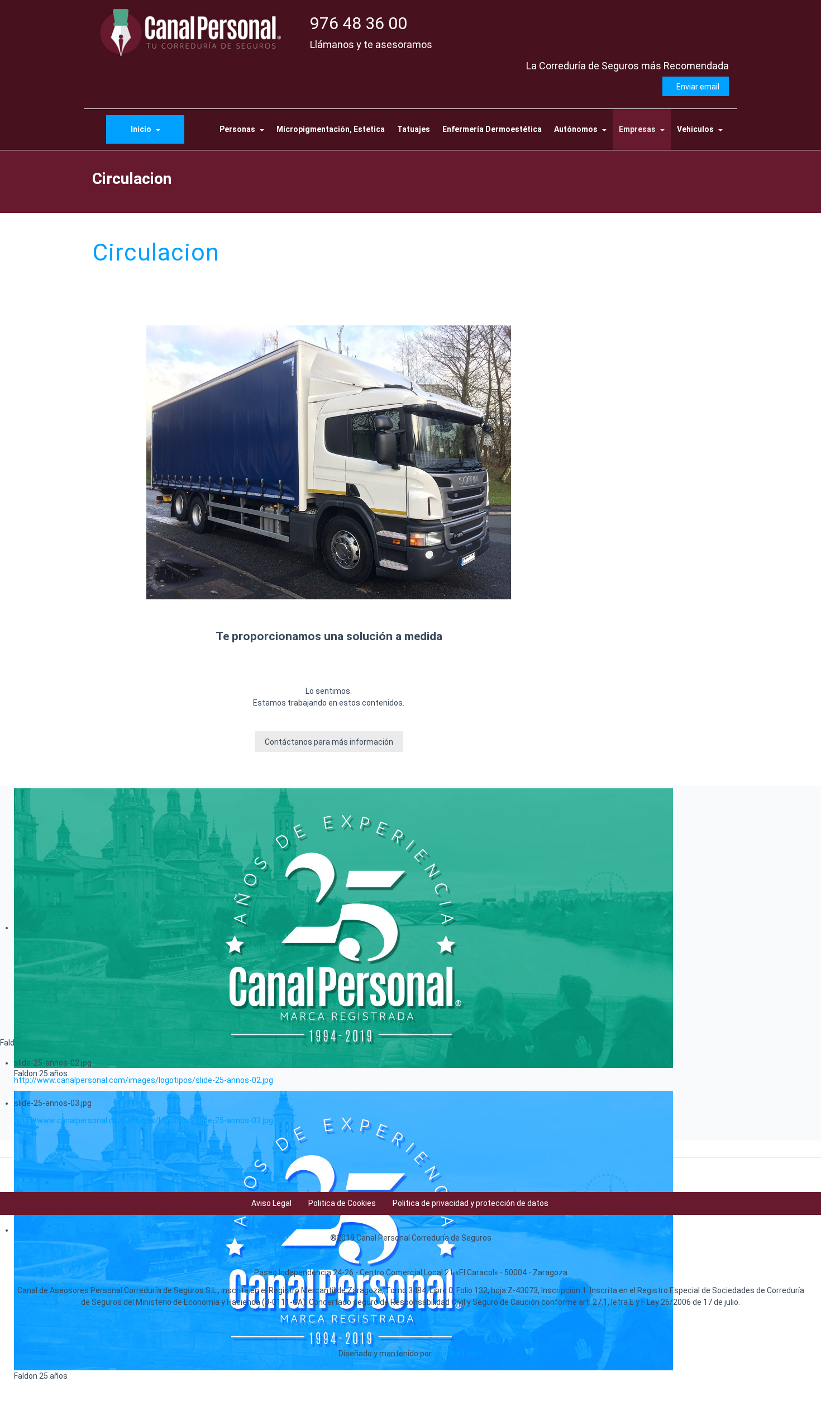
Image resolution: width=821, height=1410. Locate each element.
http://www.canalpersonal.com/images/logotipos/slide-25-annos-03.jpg (143, 1120)
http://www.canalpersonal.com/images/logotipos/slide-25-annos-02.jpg (143, 1080)
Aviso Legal (271, 1203)
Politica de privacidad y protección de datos (470, 1203)
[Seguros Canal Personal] (192, 32)
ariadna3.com (458, 1353)
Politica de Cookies (342, 1203)
